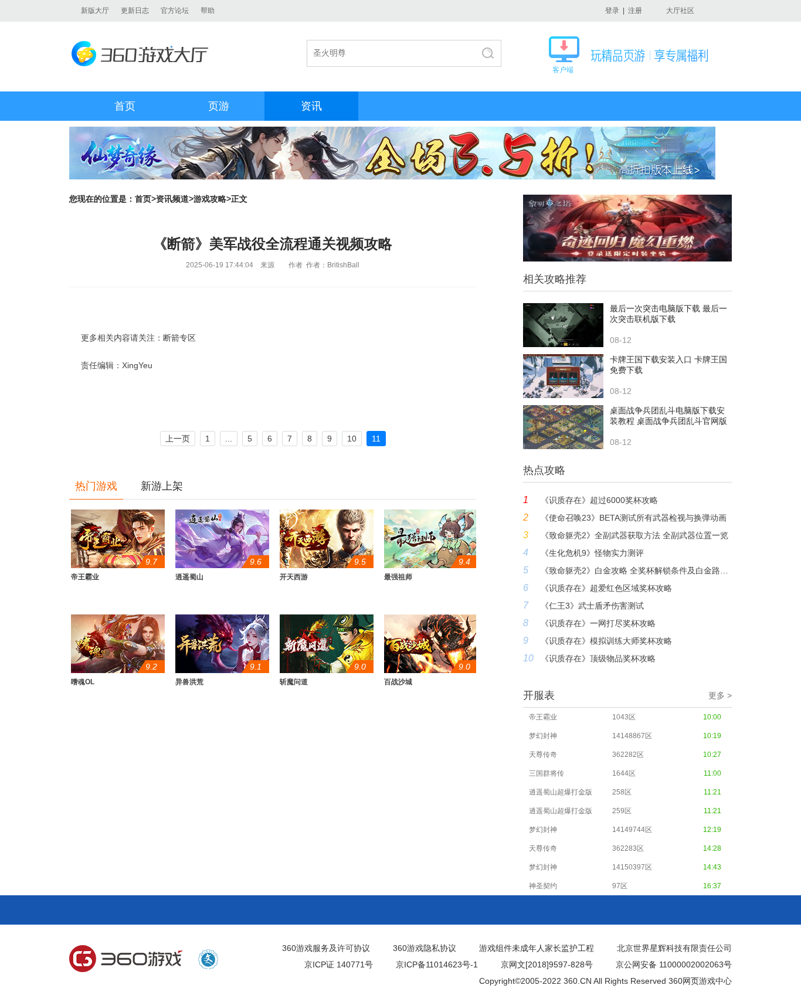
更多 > (720, 695)
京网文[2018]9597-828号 (547, 964)
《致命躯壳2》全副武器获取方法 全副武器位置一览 (634, 535)
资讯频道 (172, 198)
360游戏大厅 (143, 54)
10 (352, 438)
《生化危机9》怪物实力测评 (592, 553)
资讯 (311, 106)
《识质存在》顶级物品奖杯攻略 (598, 658)
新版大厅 (95, 10)
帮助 (208, 10)
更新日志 (135, 10)
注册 (635, 10)
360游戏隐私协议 (424, 948)
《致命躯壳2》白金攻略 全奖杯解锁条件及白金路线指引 (636, 570)
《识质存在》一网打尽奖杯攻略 (598, 623)
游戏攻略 (210, 198)
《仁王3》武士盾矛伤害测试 (592, 605)
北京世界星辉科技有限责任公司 (674, 948)
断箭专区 (179, 337)
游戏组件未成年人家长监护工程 (536, 948)
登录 (612, 10)
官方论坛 (175, 10)
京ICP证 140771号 (338, 964)
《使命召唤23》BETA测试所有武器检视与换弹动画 (634, 517)
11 (376, 438)
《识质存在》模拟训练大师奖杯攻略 (606, 641)
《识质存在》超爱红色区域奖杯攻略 (606, 588)
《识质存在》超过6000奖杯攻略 (599, 500)
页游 (218, 106)
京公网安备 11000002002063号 (674, 964)
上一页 (177, 438)
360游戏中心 (126, 959)
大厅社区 (680, 10)
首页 (124, 106)
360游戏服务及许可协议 (326, 948)
